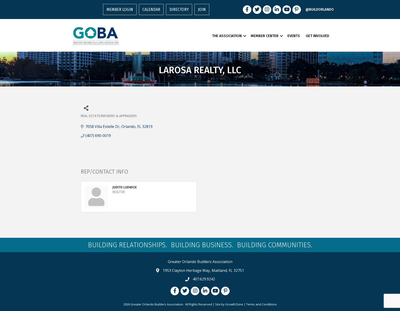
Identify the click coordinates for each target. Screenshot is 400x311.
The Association (227, 36)
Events (294, 36)
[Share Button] (86, 108)
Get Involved (317, 36)
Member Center (264, 36)
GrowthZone (234, 304)
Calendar (151, 9)
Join (202, 9)
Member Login (119, 9)
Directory (179, 9)
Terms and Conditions (261, 304)
